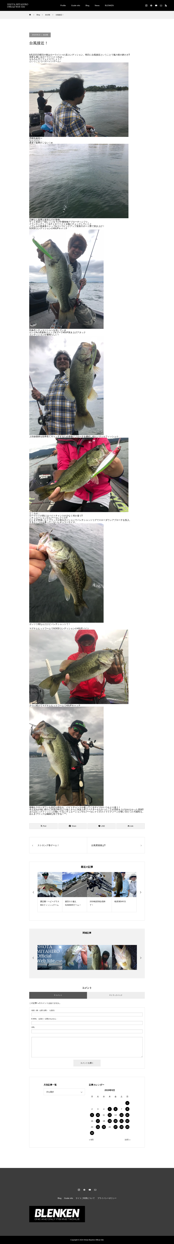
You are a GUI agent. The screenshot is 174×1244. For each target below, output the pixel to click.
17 (98, 1121)
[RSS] (165, 5)
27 (115, 1127)
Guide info (75, 5)
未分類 (45, 35)
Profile (63, 5)
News (97, 5)
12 (110, 1115)
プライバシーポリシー (106, 1198)
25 (104, 1127)
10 (98, 1115)
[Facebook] (151, 5)
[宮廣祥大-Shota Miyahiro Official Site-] (18, 5)
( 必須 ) (43, 1010)
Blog (87, 5)
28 (121, 1127)
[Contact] (161, 5)
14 (121, 1115)
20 (115, 1121)
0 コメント (58, 995)
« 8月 (91, 1140)
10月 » (127, 1140)
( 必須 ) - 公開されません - (44, 1019)
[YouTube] (156, 5)
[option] (50, 892)
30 (92, 1133)
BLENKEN (109, 5)
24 (98, 1127)
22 (127, 1121)
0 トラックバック (116, 995)
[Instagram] (146, 5)
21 (121, 1121)
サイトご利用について (85, 1198)
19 (110, 1121)
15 (127, 1115)
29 (127, 1127)
